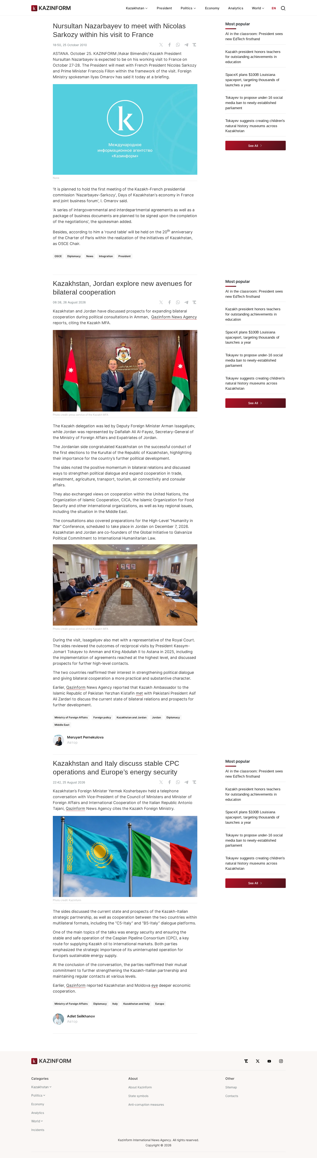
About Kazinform (140, 1087)
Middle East (62, 724)
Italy (115, 1003)
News (89, 256)
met (139, 693)
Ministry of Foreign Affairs (71, 717)
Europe (159, 1003)
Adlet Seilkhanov (81, 1016)
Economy (212, 8)
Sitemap (231, 1087)
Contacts (231, 1096)
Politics (36, 1095)
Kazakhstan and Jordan (131, 717)
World (35, 1121)
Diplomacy (74, 256)
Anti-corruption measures (146, 1104)
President (164, 8)
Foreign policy (102, 717)
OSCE (58, 256)
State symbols (138, 1096)
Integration (106, 256)
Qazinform (76, 687)
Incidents (37, 1130)
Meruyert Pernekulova (85, 737)
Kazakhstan (40, 1087)
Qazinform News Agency (174, 317)
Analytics (235, 8)
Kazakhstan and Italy (136, 1003)
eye (154, 985)
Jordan (156, 717)
